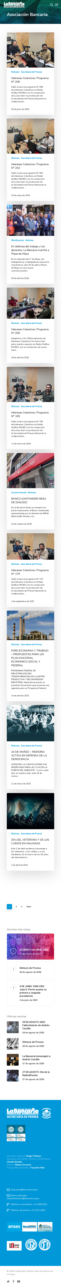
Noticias (15, 72)
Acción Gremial (18, 492)
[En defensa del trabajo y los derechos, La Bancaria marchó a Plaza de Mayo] (30, 244)
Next (29, 906)
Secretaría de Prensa (31, 72)
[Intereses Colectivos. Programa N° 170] (30, 570)
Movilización (17, 240)
